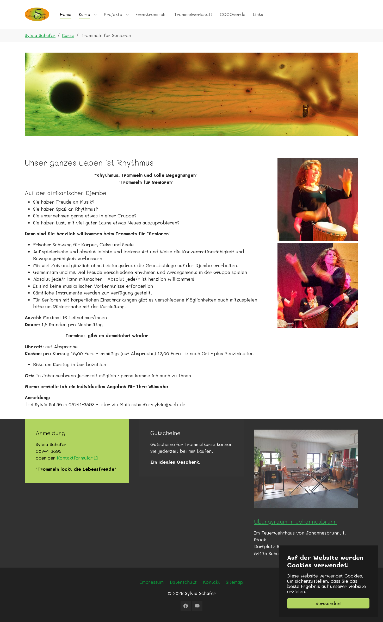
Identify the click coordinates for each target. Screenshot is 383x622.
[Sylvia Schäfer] (37, 14)
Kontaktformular (75, 458)
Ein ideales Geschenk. (175, 462)
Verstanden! (328, 603)
